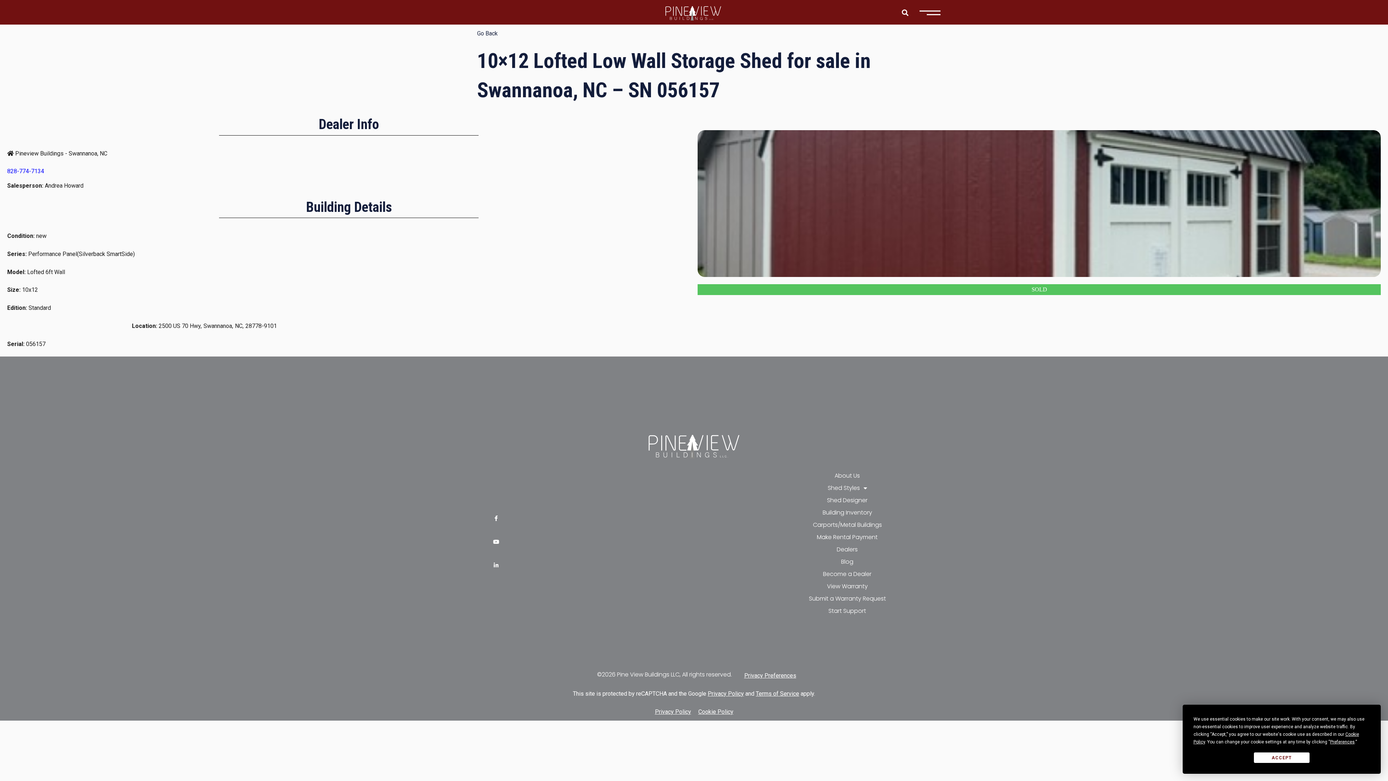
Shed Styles (844, 488)
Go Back (487, 33)
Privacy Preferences (770, 675)
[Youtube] (496, 542)
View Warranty (847, 586)
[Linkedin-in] (496, 565)
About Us (847, 475)
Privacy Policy (726, 693)
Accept (1282, 757)
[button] (905, 12)
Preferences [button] (1342, 741)
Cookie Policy (715, 711)
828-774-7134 (25, 171)
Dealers (847, 549)
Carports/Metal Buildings (847, 525)
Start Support (847, 611)
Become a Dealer (847, 574)
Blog (847, 562)
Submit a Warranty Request (847, 598)
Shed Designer (847, 500)
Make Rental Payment (847, 537)
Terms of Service (777, 693)
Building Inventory (847, 512)
